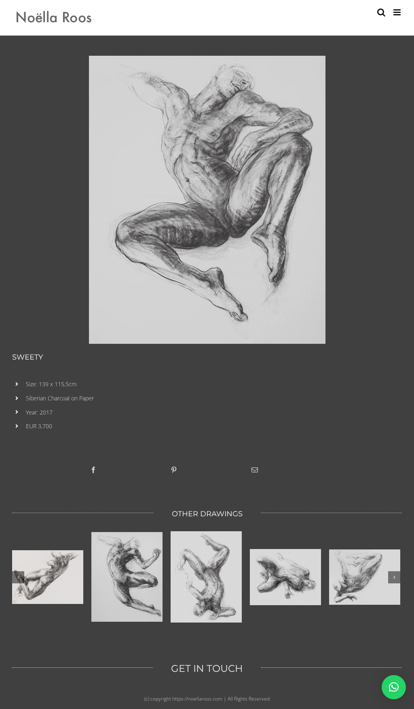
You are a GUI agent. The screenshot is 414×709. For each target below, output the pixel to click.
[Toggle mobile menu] (397, 12)
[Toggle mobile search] (381, 12)
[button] (394, 687)
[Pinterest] (174, 470)
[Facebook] (93, 470)
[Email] (254, 470)
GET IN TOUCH (207, 668)
